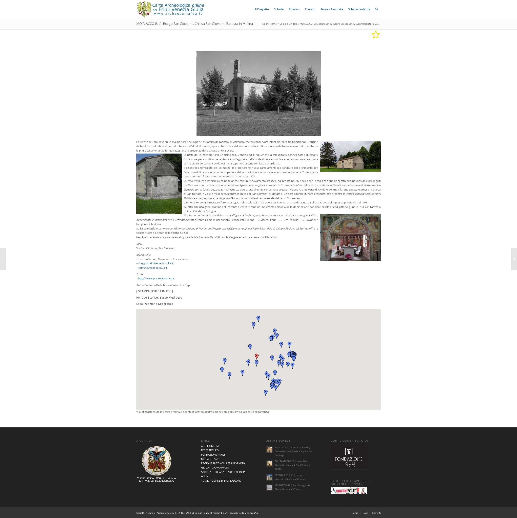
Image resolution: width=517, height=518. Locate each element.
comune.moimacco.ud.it (152, 268)
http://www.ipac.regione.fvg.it (156, 278)
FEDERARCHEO (210, 450)
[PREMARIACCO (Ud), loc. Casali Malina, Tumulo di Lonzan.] (514, 259)
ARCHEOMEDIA (210, 446)
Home (273, 23)
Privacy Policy (220, 512)
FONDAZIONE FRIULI (213, 454)
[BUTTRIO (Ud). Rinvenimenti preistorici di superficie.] (3, 259)
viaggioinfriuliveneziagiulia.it (155, 263)
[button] (257, 357)
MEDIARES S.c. (209, 459)
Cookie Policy (202, 512)
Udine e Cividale (288, 23)
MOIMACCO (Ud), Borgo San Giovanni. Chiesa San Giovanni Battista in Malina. (194, 23)
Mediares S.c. (252, 512)
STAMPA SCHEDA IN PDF (154, 291)
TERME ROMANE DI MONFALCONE (221, 480)
